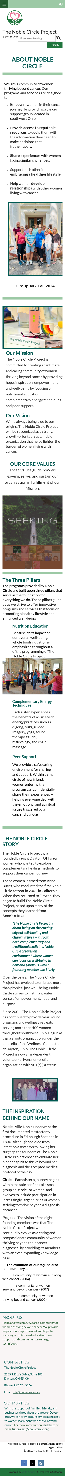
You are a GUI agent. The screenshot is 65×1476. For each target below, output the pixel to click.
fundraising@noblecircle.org (30, 1429)
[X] (32, 1463)
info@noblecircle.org (26, 1392)
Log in (54, 44)
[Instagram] (41, 1463)
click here (49, 1425)
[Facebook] (24, 1463)
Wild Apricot (29, 1471)
